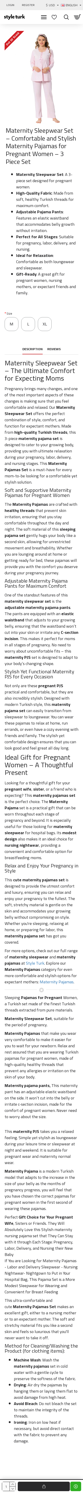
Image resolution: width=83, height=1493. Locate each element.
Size (9, 313)
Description (32, 349)
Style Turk (35, 963)
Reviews (54, 349)
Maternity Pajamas (57, 982)
